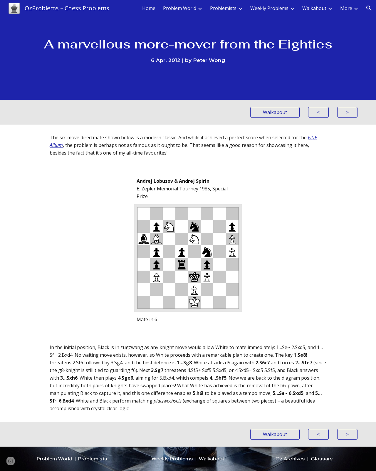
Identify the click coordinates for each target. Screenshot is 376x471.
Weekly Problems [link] (269, 8)
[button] (369, 8)
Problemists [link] (223, 8)
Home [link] (148, 8)
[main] (188, 50)
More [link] (346, 8)
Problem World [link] (179, 8)
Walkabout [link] (314, 8)
